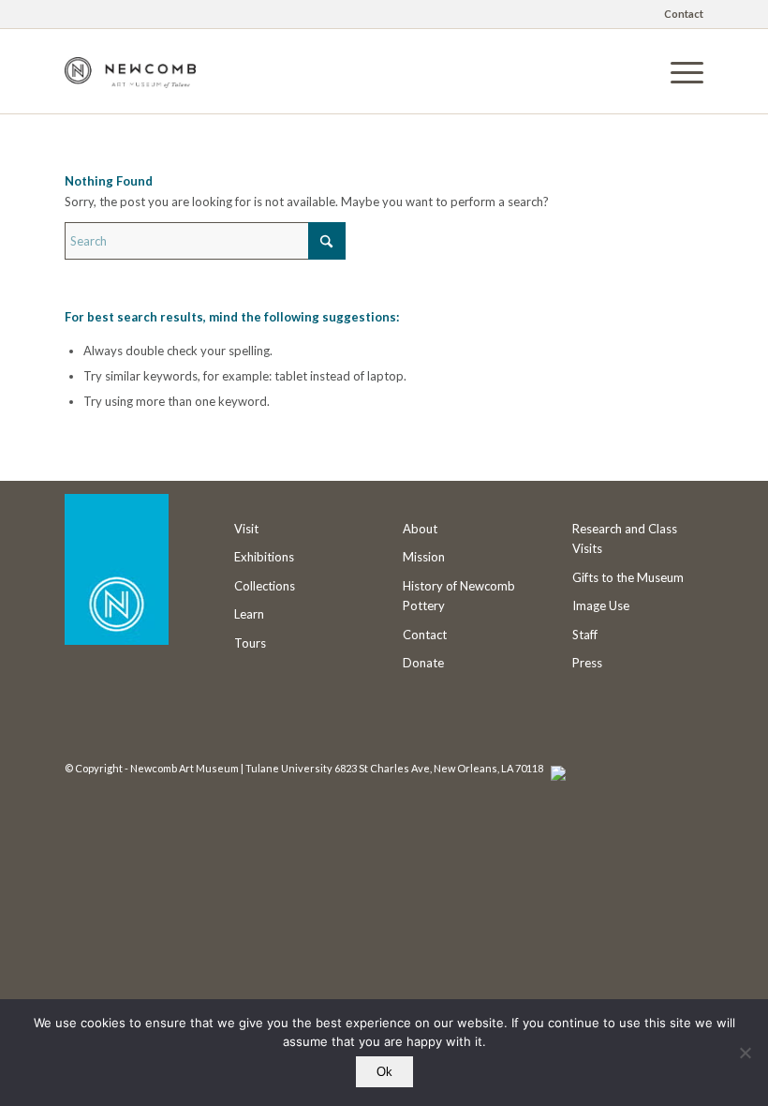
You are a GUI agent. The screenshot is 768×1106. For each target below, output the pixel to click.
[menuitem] (679, 14)
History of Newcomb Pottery (459, 595)
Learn (249, 613)
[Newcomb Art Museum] (130, 85)
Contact (683, 13)
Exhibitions (264, 556)
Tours (250, 642)
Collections (264, 585)
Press (587, 662)
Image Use (600, 605)
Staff (585, 634)
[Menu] (677, 71)
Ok (384, 1072)
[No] (744, 1052)
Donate (423, 662)
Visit (246, 528)
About (420, 528)
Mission (424, 556)
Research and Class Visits (624, 538)
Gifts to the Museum (628, 577)
